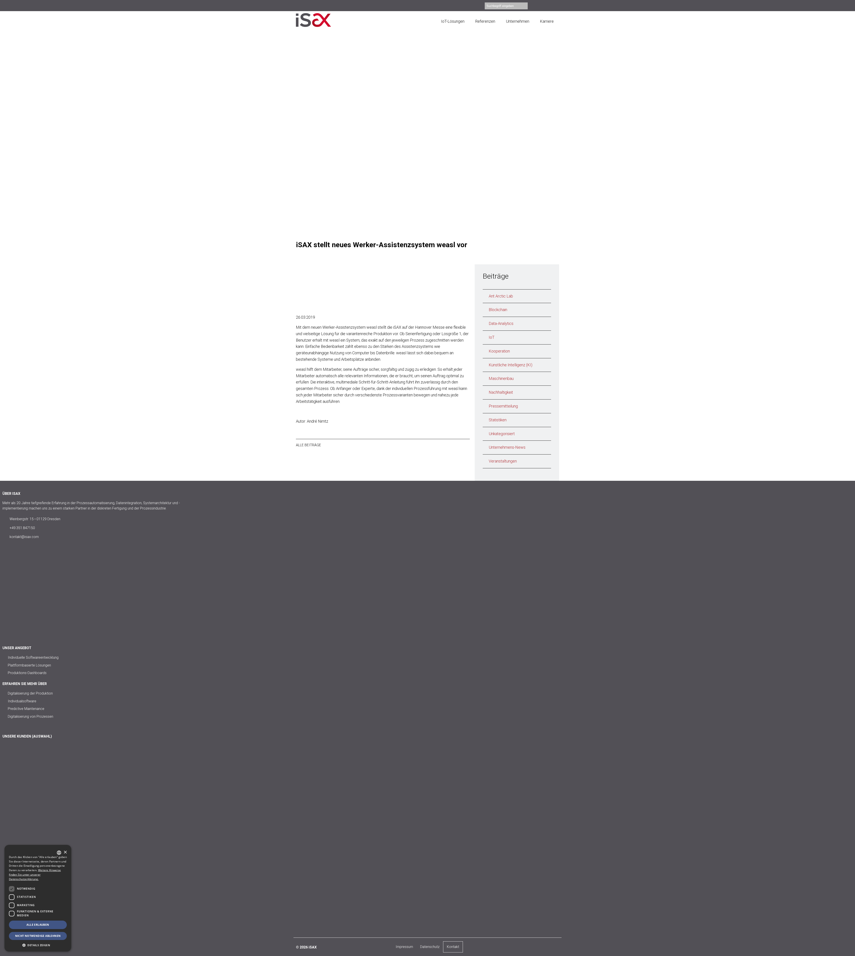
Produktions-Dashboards (27, 673)
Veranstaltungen (503, 461)
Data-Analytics (501, 323)
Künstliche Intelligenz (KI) (510, 365)
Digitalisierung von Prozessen (30, 716)
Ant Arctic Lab (501, 296)
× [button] (65, 852)
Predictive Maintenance (26, 709)
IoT (492, 337)
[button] (38, 945)
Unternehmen (517, 21)
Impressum (404, 947)
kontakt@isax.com (24, 537)
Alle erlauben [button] (37, 925)
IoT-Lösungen (452, 21)
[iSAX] (319, 20)
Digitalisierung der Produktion (30, 693)
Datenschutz (430, 947)
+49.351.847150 (22, 528)
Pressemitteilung (503, 406)
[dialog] (37, 898)
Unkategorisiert (502, 433)
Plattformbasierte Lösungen (29, 665)
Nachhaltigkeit (501, 392)
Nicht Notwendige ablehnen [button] (38, 936)
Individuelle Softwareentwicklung (33, 657)
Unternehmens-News (507, 447)
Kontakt (453, 947)
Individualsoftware (22, 701)
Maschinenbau (501, 378)
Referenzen (485, 21)
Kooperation (499, 351)
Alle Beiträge (308, 445)
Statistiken (498, 420)
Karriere (547, 21)
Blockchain (498, 309)
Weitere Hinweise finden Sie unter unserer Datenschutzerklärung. (35, 874)
